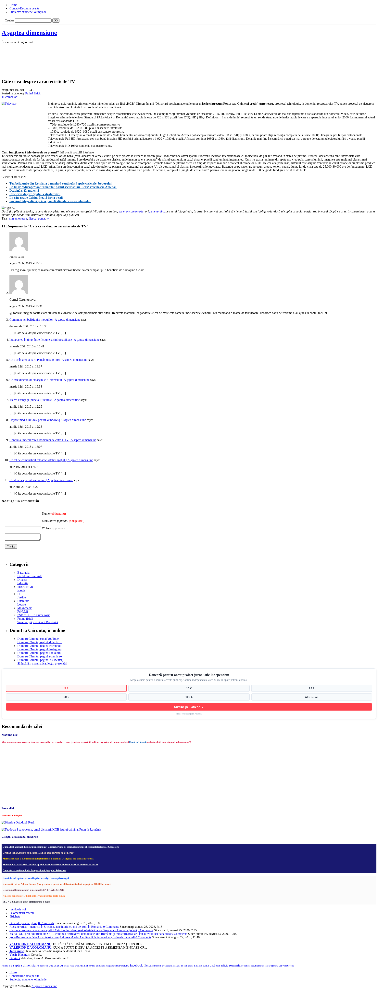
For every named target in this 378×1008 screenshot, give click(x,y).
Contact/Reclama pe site (24, 8)
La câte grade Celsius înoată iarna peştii (36, 197)
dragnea (110, 965)
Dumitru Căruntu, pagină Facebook (39, 645)
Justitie (21, 597)
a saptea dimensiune (25, 965)
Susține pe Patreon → (189, 707)
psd (212, 965)
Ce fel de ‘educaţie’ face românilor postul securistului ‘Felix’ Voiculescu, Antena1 (63, 187)
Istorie (21, 590)
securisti (245, 965)
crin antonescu (18, 218)
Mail (63, 520)
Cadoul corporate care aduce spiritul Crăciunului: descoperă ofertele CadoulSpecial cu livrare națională (73, 930)
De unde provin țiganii (23, 923)
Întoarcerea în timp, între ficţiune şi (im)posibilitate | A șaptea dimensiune (54, 339)
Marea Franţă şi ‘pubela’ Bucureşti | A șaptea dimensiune (44, 400)
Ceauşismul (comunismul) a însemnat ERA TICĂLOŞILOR (33, 890)
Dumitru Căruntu (138, 742)
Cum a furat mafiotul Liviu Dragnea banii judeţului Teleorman (34, 870)
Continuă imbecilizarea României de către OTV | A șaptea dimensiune (52, 440)
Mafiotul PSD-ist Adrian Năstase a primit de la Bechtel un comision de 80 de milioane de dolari (50, 864)
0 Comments (46, 923)
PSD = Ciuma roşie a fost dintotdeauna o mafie (26, 901)
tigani (273, 965)
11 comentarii (10, 97)
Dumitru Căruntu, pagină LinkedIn (39, 652)
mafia (190, 966)
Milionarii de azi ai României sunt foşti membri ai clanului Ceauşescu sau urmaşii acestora (48, 858)
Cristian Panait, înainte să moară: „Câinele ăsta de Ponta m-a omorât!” (39, 852)
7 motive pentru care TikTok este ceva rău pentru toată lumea (34, 895)
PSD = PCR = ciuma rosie (33, 615)
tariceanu (265, 966)
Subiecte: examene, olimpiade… (29, 12)
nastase (198, 965)
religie (224, 965)
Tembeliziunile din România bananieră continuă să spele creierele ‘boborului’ (60, 183)
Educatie (22, 583)
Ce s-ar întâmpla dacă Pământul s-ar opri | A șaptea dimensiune (48, 359)
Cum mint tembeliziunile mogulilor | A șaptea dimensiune (44, 319)
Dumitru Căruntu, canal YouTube (38, 638)
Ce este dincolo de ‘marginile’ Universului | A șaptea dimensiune (49, 379)
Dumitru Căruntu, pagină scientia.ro (39, 656)
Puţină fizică (33, 93)
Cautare (9, 20)
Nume (54, 513)
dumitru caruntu (121, 965)
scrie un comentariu (131, 211)
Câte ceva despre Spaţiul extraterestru (34, 194)
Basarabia (23, 572)
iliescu (32, 218)
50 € (66, 697)
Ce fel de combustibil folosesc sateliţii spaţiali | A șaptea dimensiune (51, 460)
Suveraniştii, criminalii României (37, 622)
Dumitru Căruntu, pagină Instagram (39, 649)
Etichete (15, 916)
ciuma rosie (69, 966)
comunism (81, 965)
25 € (311, 688)
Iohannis (176, 966)
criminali (101, 965)
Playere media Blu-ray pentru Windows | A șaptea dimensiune (47, 420)
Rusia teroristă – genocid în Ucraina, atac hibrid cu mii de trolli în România (55, 926)
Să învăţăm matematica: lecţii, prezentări (42, 663)
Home (13, 4)
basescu (44, 965)
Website (53, 528)
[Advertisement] (61, 65)
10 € (189, 688)
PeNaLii (22, 611)
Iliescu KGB (25, 586)
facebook (136, 965)
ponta (41, 218)
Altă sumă (311, 697)
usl (280, 966)
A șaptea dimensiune (29, 32)
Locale (21, 604)
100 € (189, 697)
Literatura (23, 601)
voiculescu (288, 965)
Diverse (22, 579)
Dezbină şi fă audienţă (24, 190)
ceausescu (56, 965)
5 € (66, 688)
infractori (156, 965)
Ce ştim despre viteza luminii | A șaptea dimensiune (41, 480)
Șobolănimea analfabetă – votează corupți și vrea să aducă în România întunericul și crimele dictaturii (72, 937)
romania (235, 965)
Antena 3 (6, 966)
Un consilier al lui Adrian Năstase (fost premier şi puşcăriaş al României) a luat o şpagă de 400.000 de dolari (57, 884)
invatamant (167, 966)
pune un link (157, 211)
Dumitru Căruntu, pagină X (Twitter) (40, 660)
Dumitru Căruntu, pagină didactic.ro (39, 642)
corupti (92, 965)
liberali (184, 966)
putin (218, 965)
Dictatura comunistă (29, 576)
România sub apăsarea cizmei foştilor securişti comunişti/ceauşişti (36, 878)
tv (47, 218)
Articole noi (18, 909)
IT (18, 593)
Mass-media (24, 608)
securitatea (256, 965)
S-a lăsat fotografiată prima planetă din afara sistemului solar (50, 201)
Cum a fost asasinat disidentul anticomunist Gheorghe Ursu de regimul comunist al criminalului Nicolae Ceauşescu (61, 847)
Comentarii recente (22, 913)
